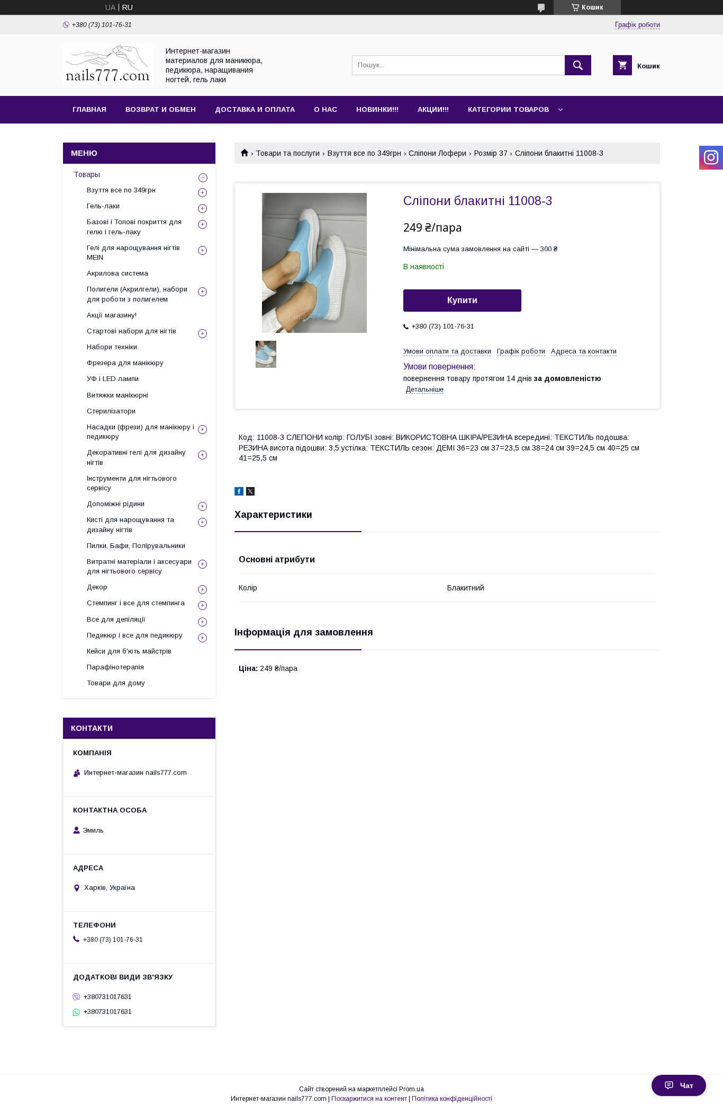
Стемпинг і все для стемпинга (136, 603)
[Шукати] (578, 65)
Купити (462, 300)
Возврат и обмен (160, 109)
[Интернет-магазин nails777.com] (108, 82)
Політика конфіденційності (452, 1098)
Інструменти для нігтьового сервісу (132, 483)
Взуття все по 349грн (364, 153)
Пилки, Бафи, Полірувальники (136, 546)
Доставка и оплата (255, 109)
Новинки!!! (377, 109)
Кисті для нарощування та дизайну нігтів (130, 524)
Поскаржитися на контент (369, 1098)
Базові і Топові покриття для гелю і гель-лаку (134, 226)
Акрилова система (117, 273)
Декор (97, 587)
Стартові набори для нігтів (131, 331)
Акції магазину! (112, 315)
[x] (250, 493)
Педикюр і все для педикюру (135, 635)
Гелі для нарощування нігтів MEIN (133, 252)
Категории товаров (508, 109)
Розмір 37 (491, 153)
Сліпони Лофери (437, 153)
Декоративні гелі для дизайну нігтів (136, 457)
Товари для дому (116, 683)
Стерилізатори (111, 411)
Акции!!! (433, 109)
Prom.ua (411, 1089)
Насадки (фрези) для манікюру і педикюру (140, 431)
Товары (87, 174)
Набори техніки (112, 347)
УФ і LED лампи (113, 379)
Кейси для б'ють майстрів (129, 651)
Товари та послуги (288, 153)
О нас (325, 109)
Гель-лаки (103, 206)
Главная (89, 109)
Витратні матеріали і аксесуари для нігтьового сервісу (139, 566)
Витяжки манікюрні (117, 395)
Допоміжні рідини (115, 504)
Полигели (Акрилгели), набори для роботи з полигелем (137, 294)
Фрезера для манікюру (125, 363)
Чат (686, 1085)
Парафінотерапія (115, 667)
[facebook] (238, 493)
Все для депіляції (116, 619)
